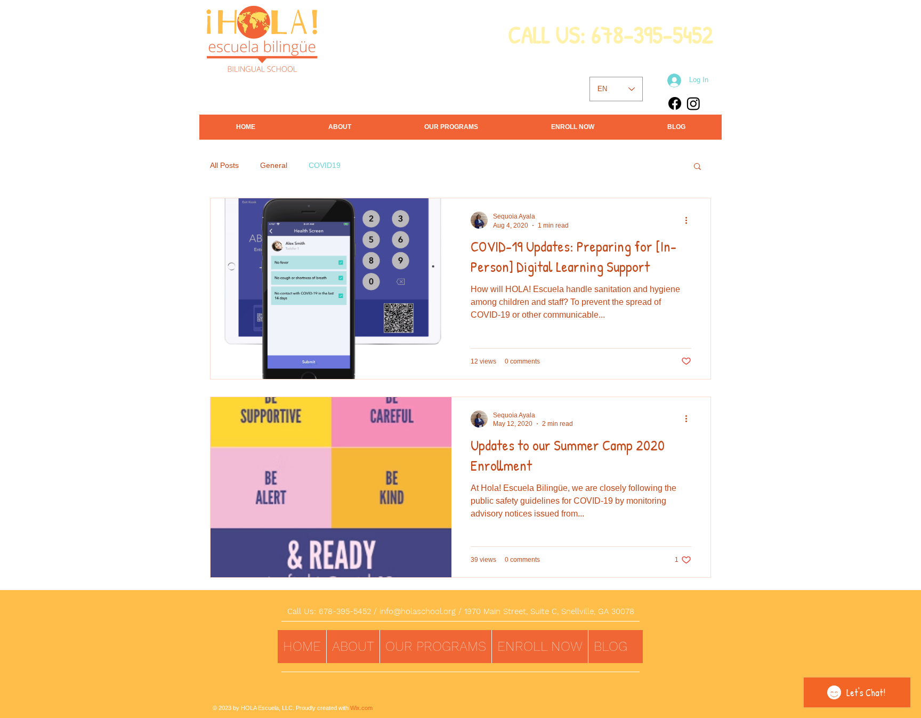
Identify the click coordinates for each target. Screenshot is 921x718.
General (273, 165)
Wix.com (361, 708)
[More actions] (689, 220)
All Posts (224, 165)
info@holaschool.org (417, 611)
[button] (697, 167)
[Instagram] (693, 103)
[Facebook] (674, 103)
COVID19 (325, 165)
